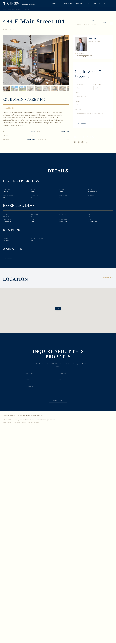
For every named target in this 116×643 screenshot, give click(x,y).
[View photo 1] (6, 88)
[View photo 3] (22, 88)
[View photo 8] (62, 88)
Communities (67, 3)
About (105, 3)
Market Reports (84, 3)
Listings (54, 3)
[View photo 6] (46, 88)
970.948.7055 (81, 53)
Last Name (97, 84)
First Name (79, 84)
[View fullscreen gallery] (66, 38)
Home (5, 9)
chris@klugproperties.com (84, 56)
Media (97, 3)
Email (77, 92)
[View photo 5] (38, 88)
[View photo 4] (30, 88)
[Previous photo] (7, 60)
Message (78, 109)
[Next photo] (65, 60)
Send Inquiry (81, 124)
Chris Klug (92, 39)
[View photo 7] (54, 88)
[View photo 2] (14, 88)
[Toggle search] (111, 3)
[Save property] (111, 23)
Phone (77, 101)
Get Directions (107, 277)
